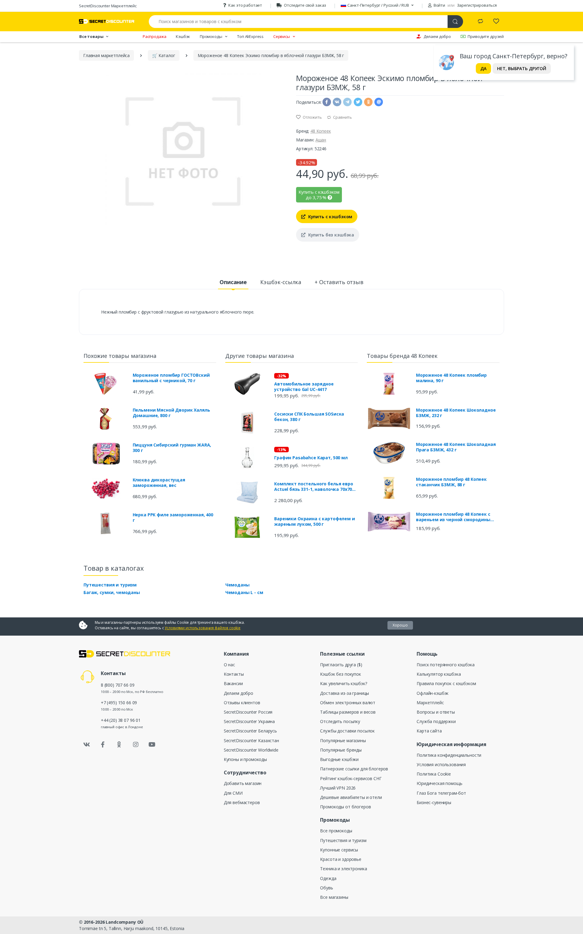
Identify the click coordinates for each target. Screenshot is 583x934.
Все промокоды (336, 831)
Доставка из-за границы (344, 693)
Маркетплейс (430, 702)
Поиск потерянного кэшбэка (445, 664)
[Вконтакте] (86, 744)
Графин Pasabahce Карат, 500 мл (311, 457)
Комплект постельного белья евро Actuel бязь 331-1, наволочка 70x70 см (313, 486)
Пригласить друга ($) (341, 664)
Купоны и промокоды (245, 759)
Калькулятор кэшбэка (439, 674)
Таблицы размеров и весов (348, 712)
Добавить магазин (243, 783)
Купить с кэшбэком (329, 216)
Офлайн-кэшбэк (432, 693)
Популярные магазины (343, 740)
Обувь (326, 888)
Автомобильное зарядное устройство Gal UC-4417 (304, 386)
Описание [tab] (233, 282)
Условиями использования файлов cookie (202, 627)
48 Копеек (320, 131)
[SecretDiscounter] (106, 21)
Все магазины (334, 897)
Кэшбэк (183, 36)
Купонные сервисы (339, 850)
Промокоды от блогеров (345, 807)
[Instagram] (135, 744)
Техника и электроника (343, 868)
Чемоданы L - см (244, 592)
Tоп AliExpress (250, 36)
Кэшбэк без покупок (340, 674)
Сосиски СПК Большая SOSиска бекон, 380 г (309, 416)
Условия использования (441, 764)
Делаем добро (437, 36)
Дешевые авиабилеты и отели (351, 797)
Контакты (234, 674)
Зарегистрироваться (477, 5)
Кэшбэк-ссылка (280, 282)
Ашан (320, 140)
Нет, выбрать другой (521, 68)
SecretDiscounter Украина (249, 721)
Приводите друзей (486, 36)
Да (483, 68)
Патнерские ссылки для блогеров (354, 769)
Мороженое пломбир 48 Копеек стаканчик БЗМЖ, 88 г (451, 482)
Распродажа (154, 36)
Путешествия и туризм (110, 585)
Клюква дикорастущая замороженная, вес (159, 482)
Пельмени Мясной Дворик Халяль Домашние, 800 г (171, 412)
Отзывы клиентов (242, 702)
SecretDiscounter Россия (248, 712)
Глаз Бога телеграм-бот (441, 793)
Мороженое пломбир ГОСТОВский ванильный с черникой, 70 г (171, 377)
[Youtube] (151, 744)
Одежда (328, 878)
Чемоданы (237, 585)
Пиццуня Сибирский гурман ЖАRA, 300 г (172, 447)
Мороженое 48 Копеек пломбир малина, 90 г (451, 377)
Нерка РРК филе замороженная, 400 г (173, 517)
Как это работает (245, 5)
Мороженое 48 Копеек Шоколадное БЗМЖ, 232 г (456, 412)
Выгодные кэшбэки (339, 759)
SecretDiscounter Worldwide (251, 750)
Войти (439, 5)
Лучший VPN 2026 (338, 788)
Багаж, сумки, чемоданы (112, 592)
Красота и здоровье (340, 859)
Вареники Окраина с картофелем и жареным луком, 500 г (314, 521)
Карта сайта (429, 731)
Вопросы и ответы (436, 712)
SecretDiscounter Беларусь (250, 731)
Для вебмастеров (242, 802)
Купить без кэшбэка (330, 235)
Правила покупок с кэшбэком (446, 683)
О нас (229, 664)
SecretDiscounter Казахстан (251, 740)
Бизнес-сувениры (434, 802)
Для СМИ (233, 793)
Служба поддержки (436, 721)
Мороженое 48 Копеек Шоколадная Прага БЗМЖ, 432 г (456, 447)
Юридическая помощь (439, 783)
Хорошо (400, 625)
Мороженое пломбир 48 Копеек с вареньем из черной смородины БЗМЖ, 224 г (453, 516)
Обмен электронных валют (347, 702)
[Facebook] (103, 744)
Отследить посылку (340, 721)
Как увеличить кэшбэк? (343, 683)
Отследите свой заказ (305, 5)
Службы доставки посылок (347, 731)
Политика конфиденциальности (449, 755)
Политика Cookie (434, 774)
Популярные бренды (341, 750)
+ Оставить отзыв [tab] (339, 282)
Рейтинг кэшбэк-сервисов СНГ (350, 778)
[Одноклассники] (119, 744)
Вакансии (233, 683)
